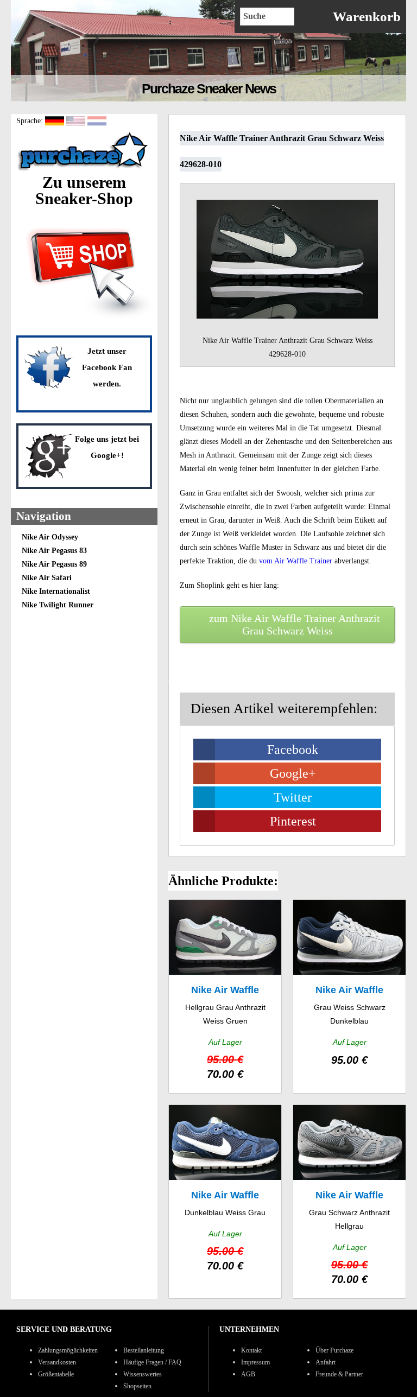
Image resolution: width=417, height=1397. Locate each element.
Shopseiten (137, 1386)
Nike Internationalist (56, 591)
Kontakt (251, 1350)
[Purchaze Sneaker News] (84, 170)
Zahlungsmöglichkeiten (68, 1350)
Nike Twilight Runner (57, 605)
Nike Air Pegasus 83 (54, 551)
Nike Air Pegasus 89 (54, 564)
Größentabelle (56, 1374)
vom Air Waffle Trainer (295, 561)
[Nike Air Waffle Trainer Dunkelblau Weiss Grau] (225, 1201)
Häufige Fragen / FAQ (152, 1362)
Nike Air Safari (47, 578)
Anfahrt (325, 1362)
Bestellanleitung (143, 1350)
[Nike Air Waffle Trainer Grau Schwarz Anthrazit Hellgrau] (349, 1201)
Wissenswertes (142, 1374)
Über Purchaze (334, 1350)
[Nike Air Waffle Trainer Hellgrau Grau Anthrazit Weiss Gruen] (225, 996)
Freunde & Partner (339, 1374)
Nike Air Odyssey (50, 537)
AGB (248, 1374)
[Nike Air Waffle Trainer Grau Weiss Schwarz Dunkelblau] (349, 996)
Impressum (255, 1362)
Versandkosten (57, 1362)
